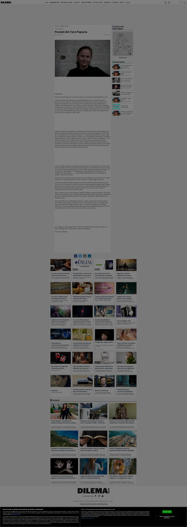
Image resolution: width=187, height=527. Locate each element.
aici (34, 520)
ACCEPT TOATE (167, 511)
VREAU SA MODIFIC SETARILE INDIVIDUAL (167, 517)
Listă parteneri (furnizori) (87, 518)
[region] (93, 517)
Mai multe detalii (16, 514)
